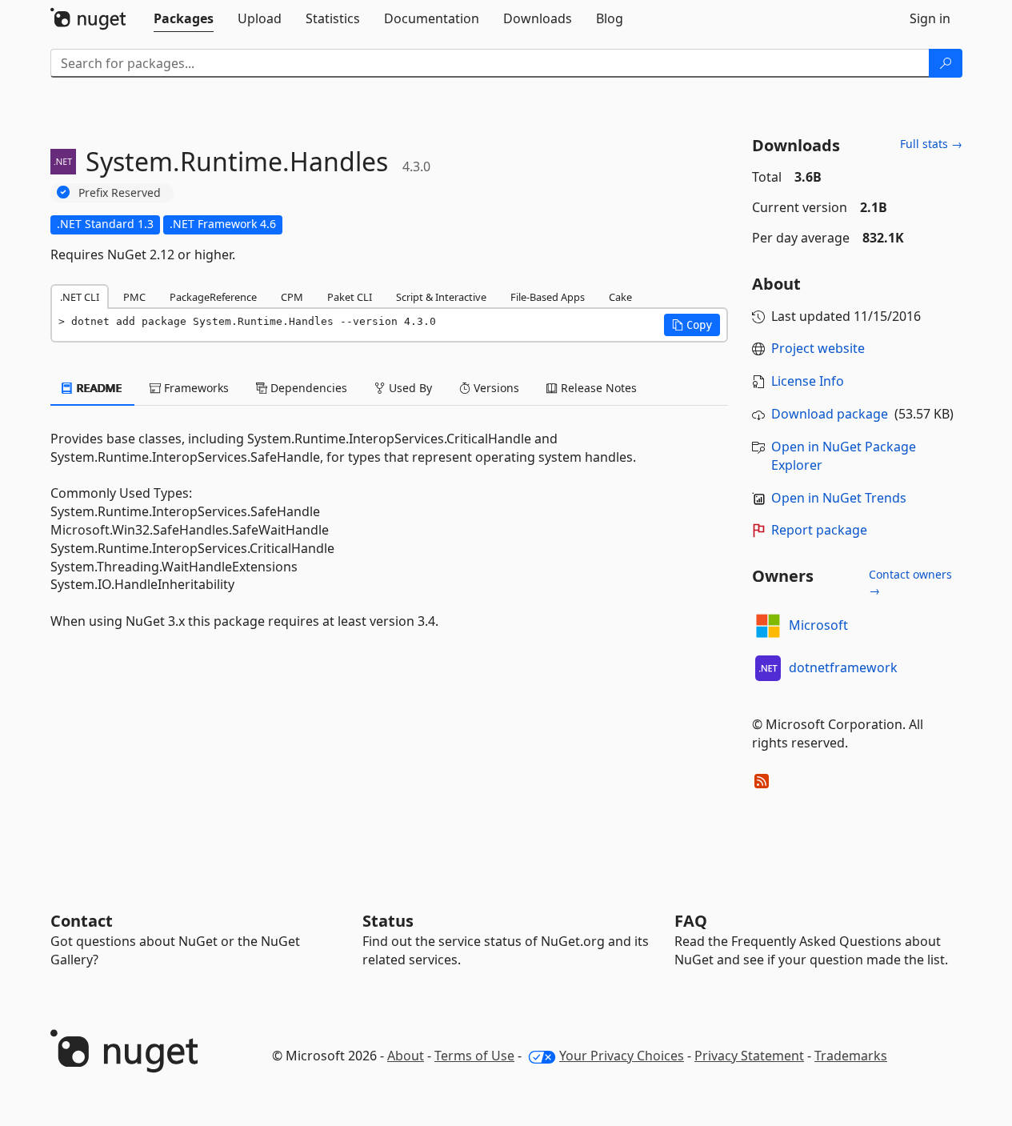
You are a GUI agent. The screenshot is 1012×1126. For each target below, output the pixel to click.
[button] (692, 325)
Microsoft (818, 625)
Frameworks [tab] (195, 387)
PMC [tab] (134, 297)
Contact (81, 921)
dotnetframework (843, 667)
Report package (819, 530)
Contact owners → (910, 582)
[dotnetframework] (768, 668)
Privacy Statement (749, 1055)
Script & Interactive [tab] (441, 297)
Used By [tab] (409, 387)
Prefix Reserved (119, 192)
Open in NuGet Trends (838, 498)
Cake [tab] (620, 297)
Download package (829, 414)
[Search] (945, 63)
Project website (818, 348)
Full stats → (931, 143)
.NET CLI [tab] (79, 297)
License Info (807, 381)
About (405, 1055)
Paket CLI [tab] (349, 297)
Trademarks (850, 1055)
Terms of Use (474, 1055)
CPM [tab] (292, 297)
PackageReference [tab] (213, 297)
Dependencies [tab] (307, 387)
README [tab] (98, 387)
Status (388, 921)
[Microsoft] (768, 625)
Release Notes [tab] (597, 387)
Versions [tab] (494, 387)
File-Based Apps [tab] (547, 297)
